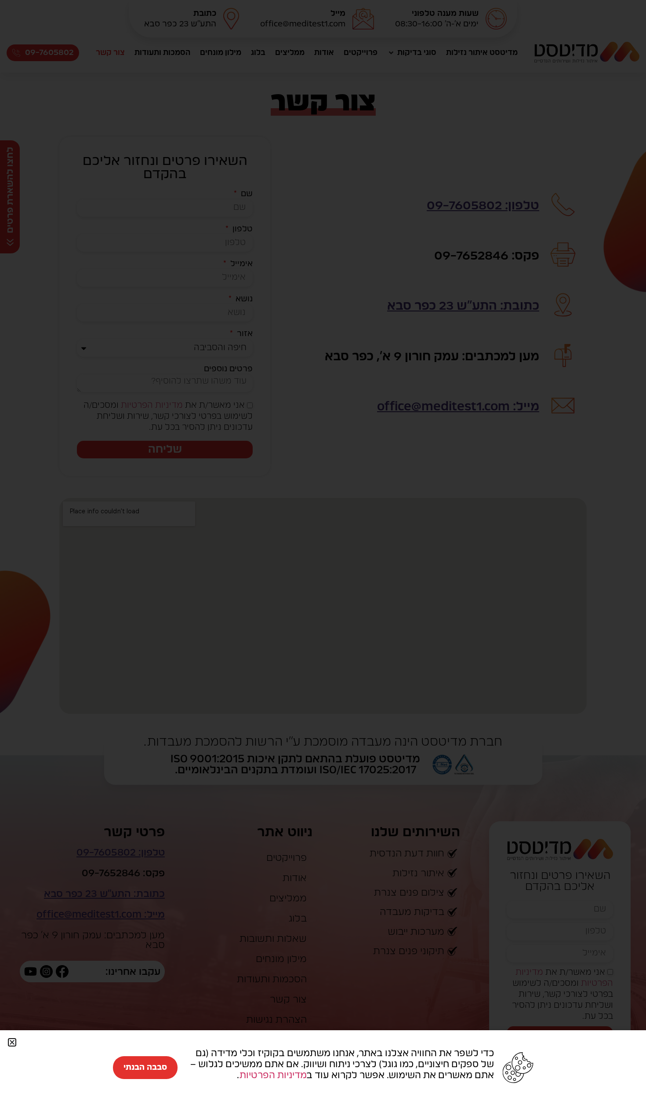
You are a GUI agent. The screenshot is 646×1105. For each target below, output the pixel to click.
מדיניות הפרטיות (273, 1075)
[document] (323, 552)
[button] (12, 1042)
